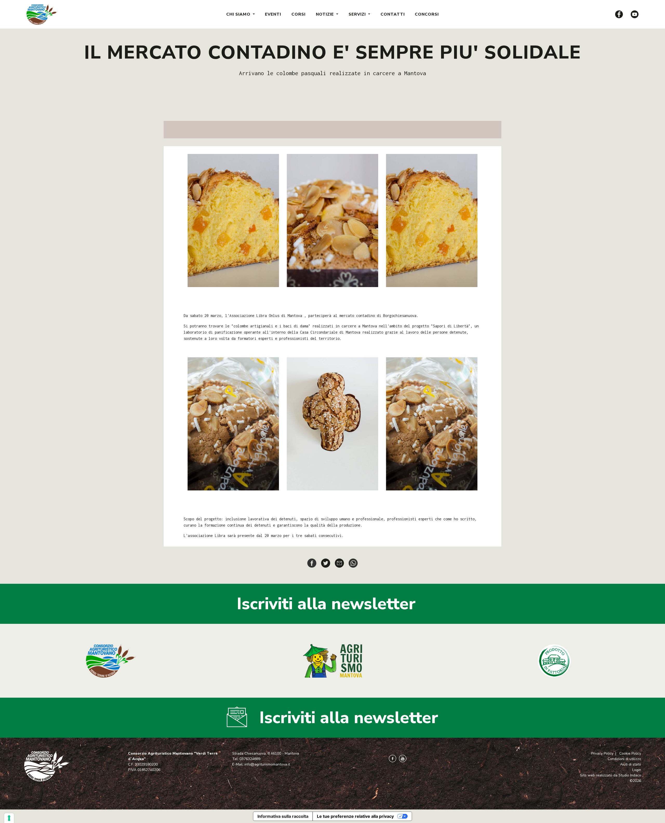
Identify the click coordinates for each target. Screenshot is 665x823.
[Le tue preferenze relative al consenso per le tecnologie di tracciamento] (9, 818)
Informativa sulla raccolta (282, 816)
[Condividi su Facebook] (311, 563)
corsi (298, 14)
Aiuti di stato (630, 764)
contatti (393, 14)
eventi (273, 14)
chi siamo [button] (239, 14)
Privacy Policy (602, 753)
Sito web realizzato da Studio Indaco (610, 775)
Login (636, 769)
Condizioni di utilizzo (624, 758)
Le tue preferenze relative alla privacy (355, 816)
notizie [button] (325, 14)
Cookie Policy (630, 753)
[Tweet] (325, 563)
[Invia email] (339, 563)
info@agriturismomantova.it (267, 764)
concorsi (427, 14)
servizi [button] (358, 14)
